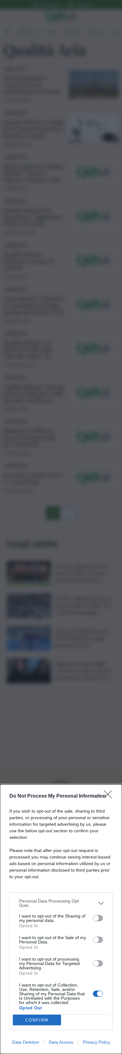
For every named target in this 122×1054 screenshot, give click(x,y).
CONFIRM (36, 1020)
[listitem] (61, 903)
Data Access (61, 1042)
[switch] (98, 918)
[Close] (110, 796)
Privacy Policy (96, 1042)
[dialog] (61, 919)
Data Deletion (25, 1042)
